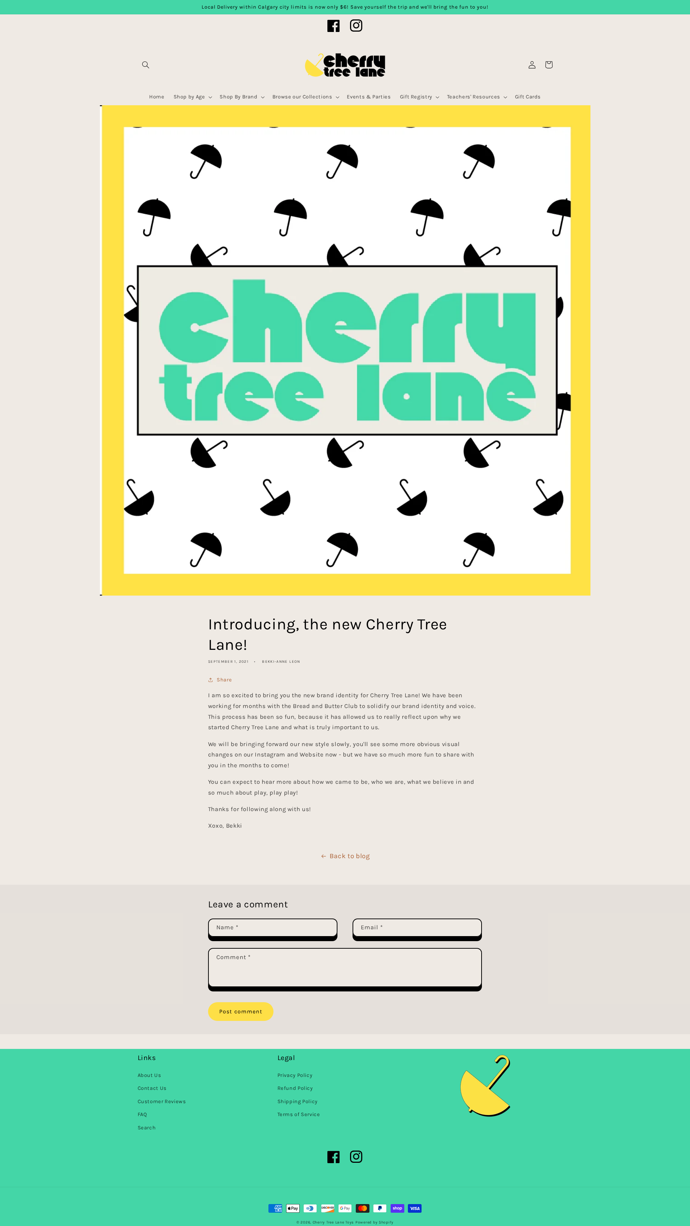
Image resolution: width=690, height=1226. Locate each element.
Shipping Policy (297, 1101)
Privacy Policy (295, 1075)
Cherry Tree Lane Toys (333, 1222)
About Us (149, 1075)
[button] (146, 64)
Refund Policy (295, 1088)
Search (147, 1128)
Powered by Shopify (374, 1222)
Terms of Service (298, 1114)
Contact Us (152, 1088)
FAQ (142, 1114)
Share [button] (224, 680)
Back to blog (350, 856)
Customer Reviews (162, 1101)
